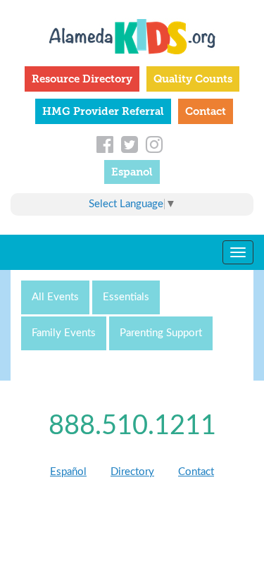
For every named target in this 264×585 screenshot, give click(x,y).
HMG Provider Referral (103, 111)
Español (68, 472)
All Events (55, 297)
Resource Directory (82, 79)
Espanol (132, 172)
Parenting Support (161, 333)
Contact (205, 111)
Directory (132, 472)
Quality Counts (192, 79)
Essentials (126, 297)
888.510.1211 (132, 425)
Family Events (64, 333)
